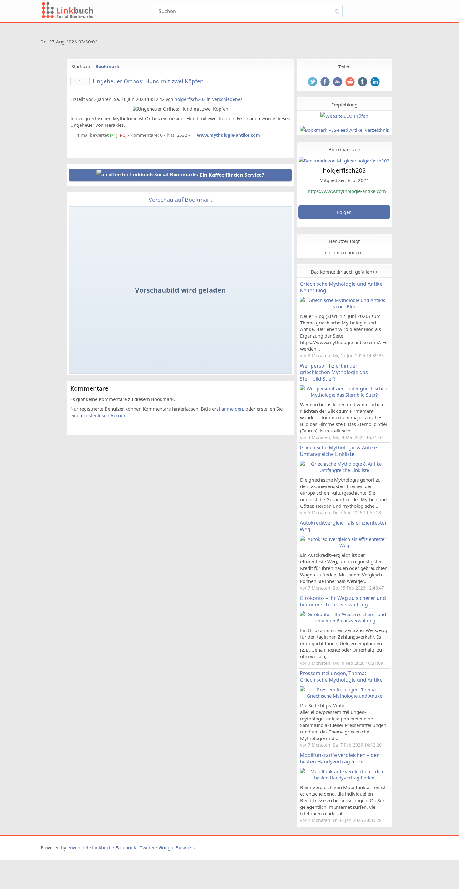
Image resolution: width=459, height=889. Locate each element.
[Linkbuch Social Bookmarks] (96, 11)
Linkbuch (102, 847)
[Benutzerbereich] (389, 13)
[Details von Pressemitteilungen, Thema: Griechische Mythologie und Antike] (344, 696)
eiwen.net (77, 847)
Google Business (177, 847)
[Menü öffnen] (363, 13)
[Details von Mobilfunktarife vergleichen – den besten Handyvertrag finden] (344, 777)
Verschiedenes (227, 99)
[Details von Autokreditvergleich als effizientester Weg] (344, 545)
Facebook (126, 847)
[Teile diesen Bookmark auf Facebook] (325, 82)
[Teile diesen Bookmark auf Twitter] (313, 82)
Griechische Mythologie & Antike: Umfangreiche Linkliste (339, 450)
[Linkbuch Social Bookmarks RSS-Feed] (401, 43)
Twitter (147, 847)
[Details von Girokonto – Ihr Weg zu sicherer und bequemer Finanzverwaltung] (344, 620)
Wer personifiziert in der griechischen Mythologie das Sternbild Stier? (334, 372)
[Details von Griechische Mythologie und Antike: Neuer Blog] (344, 306)
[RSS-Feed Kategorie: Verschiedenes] (73, 135)
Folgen (344, 212)
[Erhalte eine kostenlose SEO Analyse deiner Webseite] (344, 116)
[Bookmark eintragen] (404, 13)
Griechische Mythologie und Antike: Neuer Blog (342, 287)
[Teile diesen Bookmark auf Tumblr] (363, 82)
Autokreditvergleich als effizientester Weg (343, 526)
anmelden (232, 409)
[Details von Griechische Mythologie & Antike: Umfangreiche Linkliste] (344, 470)
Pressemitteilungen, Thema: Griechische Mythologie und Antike (341, 676)
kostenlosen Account (105, 415)
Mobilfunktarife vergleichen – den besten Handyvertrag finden (340, 758)
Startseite (81, 66)
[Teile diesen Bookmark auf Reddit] (350, 82)
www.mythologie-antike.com (228, 135)
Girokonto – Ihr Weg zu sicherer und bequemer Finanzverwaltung (343, 601)
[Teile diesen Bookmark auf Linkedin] (375, 82)
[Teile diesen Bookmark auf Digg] (338, 82)
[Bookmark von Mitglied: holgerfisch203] (344, 160)
